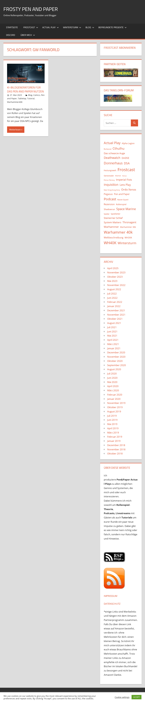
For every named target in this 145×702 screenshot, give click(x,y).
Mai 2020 (112, 382)
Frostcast (29, 27)
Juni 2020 (112, 377)
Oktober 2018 (115, 453)
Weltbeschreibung (113, 237)
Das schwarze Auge (114, 153)
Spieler (106, 214)
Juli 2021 (112, 327)
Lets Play (125, 185)
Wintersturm (70, 27)
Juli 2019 (112, 415)
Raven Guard (122, 199)
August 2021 (114, 323)
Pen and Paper (122, 194)
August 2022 (114, 289)
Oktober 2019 (115, 407)
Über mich (26, 35)
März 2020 (113, 390)
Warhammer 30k (128, 227)
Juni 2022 (112, 297)
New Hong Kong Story (112, 190)
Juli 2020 (112, 373)
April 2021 (113, 339)
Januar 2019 (114, 441)
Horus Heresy (109, 180)
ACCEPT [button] (136, 697)
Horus (124, 176)
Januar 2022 (114, 306)
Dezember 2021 (116, 310)
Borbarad (107, 149)
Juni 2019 (112, 419)
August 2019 (114, 411)
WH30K (128, 237)
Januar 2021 (114, 348)
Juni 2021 (112, 331)
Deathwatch (112, 158)
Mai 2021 (112, 335)
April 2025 (113, 268)
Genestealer (109, 175)
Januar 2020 (114, 398)
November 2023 (116, 272)
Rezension (109, 204)
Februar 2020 (114, 394)
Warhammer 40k (118, 232)
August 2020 (114, 369)
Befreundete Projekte (110, 27)
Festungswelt (110, 170)
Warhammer (111, 226)
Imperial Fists (124, 179)
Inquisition (111, 185)
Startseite (12, 27)
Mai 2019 (112, 424)
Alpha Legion (128, 143)
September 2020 (116, 365)
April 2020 (113, 386)
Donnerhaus (113, 163)
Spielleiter (115, 213)
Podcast (110, 199)
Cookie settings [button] (122, 697)
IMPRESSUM (110, 596)
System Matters (112, 222)
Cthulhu (118, 148)
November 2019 (116, 403)
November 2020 (116, 356)
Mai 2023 (112, 281)
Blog (88, 27)
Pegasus (108, 194)
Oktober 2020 (115, 361)
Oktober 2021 (115, 318)
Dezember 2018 (116, 445)
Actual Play (49, 27)
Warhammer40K (15, 102)
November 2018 (116, 449)
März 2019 (113, 432)
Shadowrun (109, 209)
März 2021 (113, 344)
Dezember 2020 (116, 352)
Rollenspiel (121, 204)
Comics (36, 95)
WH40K (110, 242)
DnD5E (125, 158)
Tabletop (22, 98)
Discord (10, 35)
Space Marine (126, 209)
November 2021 (116, 314)
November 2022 (116, 285)
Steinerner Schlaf (113, 218)
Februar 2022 (114, 302)
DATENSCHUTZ (112, 603)
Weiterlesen (15, 129)
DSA (127, 163)
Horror (118, 175)
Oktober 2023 (115, 276)
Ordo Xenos (128, 189)
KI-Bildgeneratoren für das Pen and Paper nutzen (25, 89)
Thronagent (129, 222)
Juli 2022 (112, 293)
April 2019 (113, 428)
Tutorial (31, 98)
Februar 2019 (114, 436)
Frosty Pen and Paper (30, 9)
